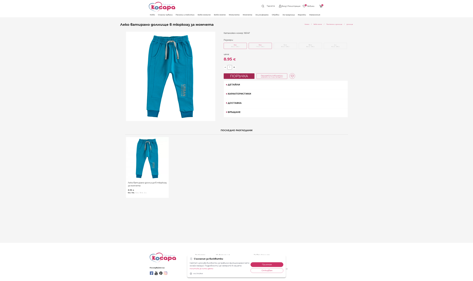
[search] (270, 6)
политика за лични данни (201, 268)
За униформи (262, 15)
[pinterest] (161, 273)
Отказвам (267, 270)
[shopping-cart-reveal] (319, 6)
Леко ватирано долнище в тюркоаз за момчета (147, 184)
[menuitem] (152, 14)
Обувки (275, 15)
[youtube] (156, 273)
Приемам (267, 264)
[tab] (286, 85)
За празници (289, 15)
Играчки (302, 15)
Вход (284, 6)
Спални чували (165, 15)
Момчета (247, 15)
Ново (152, 15)
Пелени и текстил (185, 15)
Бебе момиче (204, 15)
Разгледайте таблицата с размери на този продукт (272, 76)
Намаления (314, 15)
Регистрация (294, 6)
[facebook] (151, 273)
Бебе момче (220, 15)
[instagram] (165, 273)
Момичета (234, 15)
